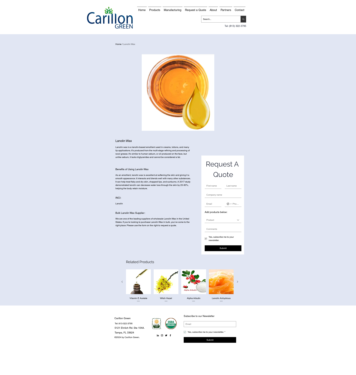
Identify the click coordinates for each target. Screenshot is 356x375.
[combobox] (223, 220)
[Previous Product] (122, 281)
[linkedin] (157, 335)
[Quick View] (138, 281)
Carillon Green (122, 318)
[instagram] (162, 335)
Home (118, 44)
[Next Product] (237, 281)
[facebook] (170, 335)
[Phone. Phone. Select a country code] (229, 204)
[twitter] (166, 335)
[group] (179, 285)
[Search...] (243, 19)
